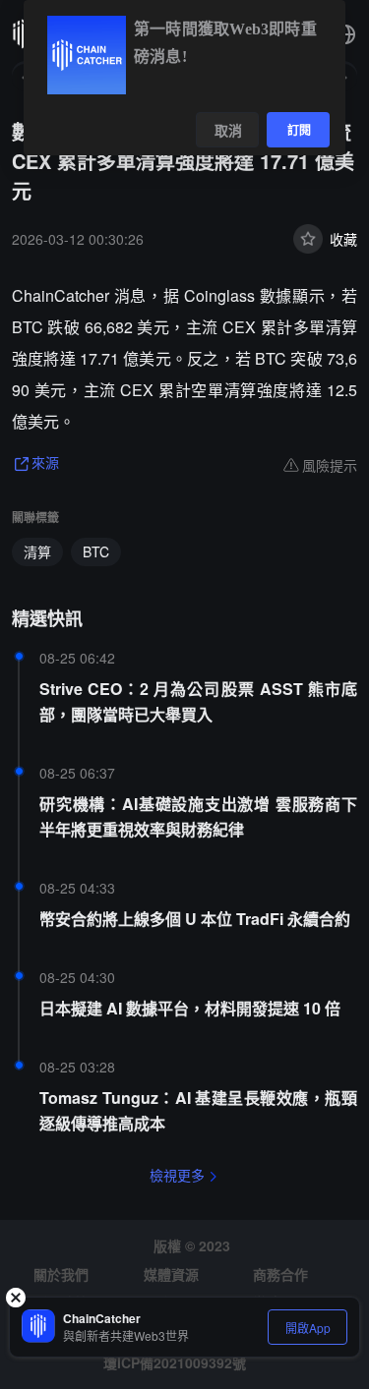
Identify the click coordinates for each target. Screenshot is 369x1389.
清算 (37, 551)
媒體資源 (171, 1274)
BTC (96, 551)
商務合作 (280, 1274)
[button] (345, 34)
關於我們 (61, 1274)
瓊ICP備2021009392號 (174, 1362)
